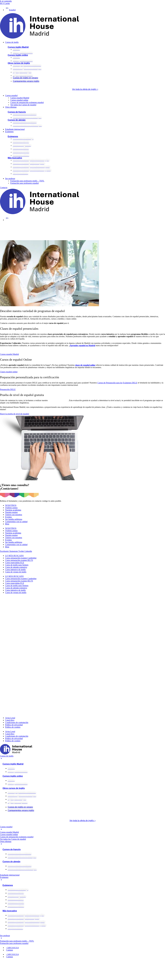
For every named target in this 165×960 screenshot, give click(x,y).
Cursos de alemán (17, 120)
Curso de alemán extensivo (16, 567)
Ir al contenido (6, 1)
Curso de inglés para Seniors (16, 565)
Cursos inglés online (18, 55)
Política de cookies (12, 727)
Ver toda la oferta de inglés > (85, 89)
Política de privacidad (14, 725)
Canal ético (9, 720)
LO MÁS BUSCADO (14, 556)
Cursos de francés (17, 112)
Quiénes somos (11, 508)
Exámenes (13, 136)
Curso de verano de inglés (15, 572)
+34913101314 (12, 948)
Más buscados (15, 158)
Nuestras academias (13, 510)
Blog (7, 524)
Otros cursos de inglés (19, 63)
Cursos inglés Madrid (18, 47)
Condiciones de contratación (16, 722)
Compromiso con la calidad (16, 521)
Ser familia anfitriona (13, 519)
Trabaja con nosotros (13, 515)
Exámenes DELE (130, 383)
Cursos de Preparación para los (109, 383)
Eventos (8, 517)
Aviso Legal (10, 718)
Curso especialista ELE (14, 562)
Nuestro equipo (11, 512)
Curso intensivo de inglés (15, 569)
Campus (9, 950)
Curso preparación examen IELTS (19, 560)
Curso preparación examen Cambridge (20, 558)
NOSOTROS (10, 505)
